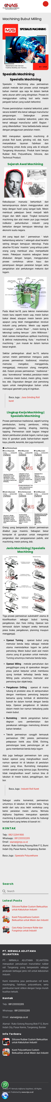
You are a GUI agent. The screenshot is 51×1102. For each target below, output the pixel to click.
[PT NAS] (11, 9)
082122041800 (16, 834)
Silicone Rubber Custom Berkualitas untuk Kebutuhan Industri (30, 908)
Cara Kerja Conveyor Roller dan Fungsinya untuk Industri (27, 929)
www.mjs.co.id (27, 1092)
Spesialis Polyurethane (26, 855)
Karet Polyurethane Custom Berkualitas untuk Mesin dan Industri (30, 918)
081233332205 (22, 838)
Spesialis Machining (18, 74)
